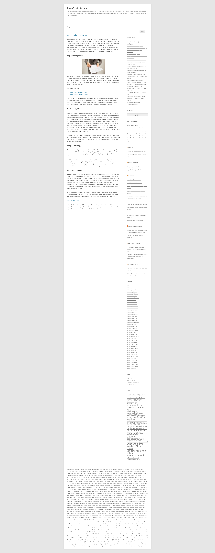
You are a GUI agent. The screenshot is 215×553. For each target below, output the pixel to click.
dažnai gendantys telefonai (77, 509)
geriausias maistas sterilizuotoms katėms (87, 507)
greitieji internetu (76, 544)
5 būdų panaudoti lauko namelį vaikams (137, 204)
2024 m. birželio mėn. (132, 318)
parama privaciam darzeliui (137, 527)
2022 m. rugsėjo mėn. (132, 332)
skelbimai (144, 442)
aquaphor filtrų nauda (100, 491)
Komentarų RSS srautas (133, 382)
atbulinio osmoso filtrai (103, 473)
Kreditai (110, 542)
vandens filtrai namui (134, 447)
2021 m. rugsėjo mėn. (132, 346)
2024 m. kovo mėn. (131, 324)
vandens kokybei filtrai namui (112, 479)
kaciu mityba (122, 536)
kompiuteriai (141, 417)
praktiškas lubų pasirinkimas (122, 544)
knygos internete (132, 417)
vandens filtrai (135, 443)
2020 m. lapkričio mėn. (132, 366)
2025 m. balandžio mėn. (133, 298)
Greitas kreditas (80, 542)
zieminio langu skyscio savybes (79, 527)
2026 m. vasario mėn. (132, 286)
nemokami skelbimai (142, 423)
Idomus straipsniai (75, 469)
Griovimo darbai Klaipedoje (78, 538)
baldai (141, 399)
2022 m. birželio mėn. (132, 334)
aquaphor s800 (92, 493)
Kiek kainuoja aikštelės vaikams (93, 517)
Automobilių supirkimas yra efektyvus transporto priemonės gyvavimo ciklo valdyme (136, 249)
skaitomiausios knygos (134, 442)
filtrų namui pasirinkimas (135, 475)
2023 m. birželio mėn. (132, 326)
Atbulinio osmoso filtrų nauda (134, 183)
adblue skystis (127, 527)
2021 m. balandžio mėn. (133, 356)
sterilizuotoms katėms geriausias (130, 507)
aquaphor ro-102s (111, 493)
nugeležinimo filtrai (137, 428)
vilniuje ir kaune (84, 546)
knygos (142, 416)
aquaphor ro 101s (136, 497)
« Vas (128, 141)
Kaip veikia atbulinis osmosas (134, 180)
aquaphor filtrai (143, 487)
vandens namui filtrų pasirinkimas (128, 479)
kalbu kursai (109, 207)
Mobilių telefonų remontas (133, 102)
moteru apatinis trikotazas (132, 423)
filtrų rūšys (130, 469)
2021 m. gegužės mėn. (132, 354)
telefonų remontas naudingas (118, 505)
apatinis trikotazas (139, 394)
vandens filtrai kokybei (101, 477)
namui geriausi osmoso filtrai (81, 483)
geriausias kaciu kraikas (132, 505)
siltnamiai (141, 531)
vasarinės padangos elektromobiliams (82, 511)
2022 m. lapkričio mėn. (132, 330)
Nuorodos (109, 540)
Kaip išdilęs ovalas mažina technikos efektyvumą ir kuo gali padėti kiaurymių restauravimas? (137, 256)
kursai (113, 207)
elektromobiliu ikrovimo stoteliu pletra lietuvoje (109, 509)
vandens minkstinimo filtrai (136, 456)
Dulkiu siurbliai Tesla (132, 517)
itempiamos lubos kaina (86, 531)
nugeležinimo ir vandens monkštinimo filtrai (125, 485)
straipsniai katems (80, 534)
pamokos (76, 209)
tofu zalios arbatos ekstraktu (129, 534)
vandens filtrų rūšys (122, 481)
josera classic (125, 513)
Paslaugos (79, 205)
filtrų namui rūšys (113, 481)
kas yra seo (96, 501)
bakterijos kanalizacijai (133, 399)
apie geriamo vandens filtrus (122, 473)
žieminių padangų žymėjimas (120, 469)
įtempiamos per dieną (126, 546)
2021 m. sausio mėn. (132, 362)
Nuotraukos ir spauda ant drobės (135, 220)
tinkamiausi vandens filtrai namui (115, 477)
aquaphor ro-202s (134, 495)
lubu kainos (118, 531)
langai (145, 421)
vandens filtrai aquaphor (90, 489)
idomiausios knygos (133, 416)
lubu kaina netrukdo (140, 529)
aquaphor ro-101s (101, 493)
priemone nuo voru (133, 499)
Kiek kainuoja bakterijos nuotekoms (89, 521)
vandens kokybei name (72, 481)
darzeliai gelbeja (71, 529)
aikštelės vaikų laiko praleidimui (103, 505)
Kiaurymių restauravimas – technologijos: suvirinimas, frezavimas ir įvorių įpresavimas (137, 50)
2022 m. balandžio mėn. (133, 336)
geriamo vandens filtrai (135, 408)
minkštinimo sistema (118, 471)
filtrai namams (91, 477)
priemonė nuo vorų (78, 501)
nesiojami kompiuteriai (133, 424)
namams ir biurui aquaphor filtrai (75, 495)
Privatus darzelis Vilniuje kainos (92, 519)
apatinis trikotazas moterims (135, 396)
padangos (144, 433)
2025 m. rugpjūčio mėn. (132, 294)
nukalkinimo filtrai (136, 430)
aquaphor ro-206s (82, 497)
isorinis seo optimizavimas (92, 515)
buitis (105, 523)
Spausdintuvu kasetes (72, 540)
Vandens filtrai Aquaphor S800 (134, 86)
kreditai (131, 419)
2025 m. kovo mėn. (131, 300)
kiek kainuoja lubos (110, 531)
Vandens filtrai (135, 536)
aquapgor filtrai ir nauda (120, 491)
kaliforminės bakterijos (78, 519)
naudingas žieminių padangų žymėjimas (101, 511)
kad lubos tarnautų (110, 544)
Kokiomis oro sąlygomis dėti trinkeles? (136, 151)
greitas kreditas (132, 412)
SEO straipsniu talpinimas (135, 226)
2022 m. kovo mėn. (131, 338)
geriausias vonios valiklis (90, 509)
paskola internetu (132, 435)
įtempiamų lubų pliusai (99, 544)
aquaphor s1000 (128, 493)
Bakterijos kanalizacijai (134, 264)
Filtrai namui (131, 175)
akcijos (132, 394)
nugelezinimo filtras (137, 426)
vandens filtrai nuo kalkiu (136, 451)
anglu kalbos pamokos (72, 207)
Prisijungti (129, 378)
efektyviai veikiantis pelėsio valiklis (93, 513)
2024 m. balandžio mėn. (133, 322)
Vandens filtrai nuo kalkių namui (135, 46)
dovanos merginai (132, 402)
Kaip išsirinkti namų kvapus (133, 54)
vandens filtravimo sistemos (121, 475)
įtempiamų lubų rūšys (137, 546)
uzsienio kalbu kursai (84, 209)
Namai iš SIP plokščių (103, 521)
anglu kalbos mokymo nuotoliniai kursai (107, 205)
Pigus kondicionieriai (132, 538)
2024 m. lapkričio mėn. (132, 308)
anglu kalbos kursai (91, 205)
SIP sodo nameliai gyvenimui (115, 521)
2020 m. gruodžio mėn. (132, 364)
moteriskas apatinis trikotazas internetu (135, 422)
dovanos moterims (133, 403)
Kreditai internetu (127, 540)
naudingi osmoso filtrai (94, 475)
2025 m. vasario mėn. (132, 302)
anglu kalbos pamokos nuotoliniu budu (89, 207)
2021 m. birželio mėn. (132, 352)
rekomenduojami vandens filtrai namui (88, 481)
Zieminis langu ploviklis (103, 534)
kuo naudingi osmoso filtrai (107, 475)
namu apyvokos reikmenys (96, 523)
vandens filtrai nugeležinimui (80, 485)
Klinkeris (130, 147)
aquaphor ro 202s (75, 499)
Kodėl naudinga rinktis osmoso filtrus (136, 74)
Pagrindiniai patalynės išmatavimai (135, 170)
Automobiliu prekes (94, 540)
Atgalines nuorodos (102, 538)
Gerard (119, 538)
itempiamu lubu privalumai (128, 529)
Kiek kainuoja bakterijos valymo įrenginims (133, 521)
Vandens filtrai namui (132, 104)
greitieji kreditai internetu (134, 414)
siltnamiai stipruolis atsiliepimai (102, 525)
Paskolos (105, 542)
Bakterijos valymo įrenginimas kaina (124, 519)
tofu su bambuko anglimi (116, 534)
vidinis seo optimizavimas (105, 515)
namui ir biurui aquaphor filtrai (140, 493)
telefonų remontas (88, 501)
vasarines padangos (133, 459)
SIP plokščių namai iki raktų (131, 515)
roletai (140, 440)
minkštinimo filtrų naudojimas (105, 471)
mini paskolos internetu (112, 536)
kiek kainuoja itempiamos (99, 531)
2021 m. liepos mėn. (132, 350)
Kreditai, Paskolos (117, 542)
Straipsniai (134, 540)
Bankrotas (128, 536)
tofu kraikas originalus (142, 534)
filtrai (139, 405)
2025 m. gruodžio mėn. (132, 288)
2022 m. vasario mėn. (132, 340)
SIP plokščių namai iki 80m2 (78, 517)
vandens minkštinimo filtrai (133, 483)
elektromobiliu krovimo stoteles (90, 536)
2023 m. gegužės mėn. (132, 328)
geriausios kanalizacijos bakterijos (115, 527)
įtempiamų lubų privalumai (73, 546)
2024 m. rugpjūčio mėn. (132, 314)
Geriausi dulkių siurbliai (121, 517)
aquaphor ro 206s (84, 499)
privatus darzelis (104, 529)
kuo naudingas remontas (118, 511)
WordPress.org (130, 384)
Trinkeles (124, 538)
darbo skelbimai (130, 400)
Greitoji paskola (88, 542)
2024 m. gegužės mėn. (132, 320)
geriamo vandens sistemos (84, 487)
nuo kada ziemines (89, 525)
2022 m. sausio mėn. (132, 342)
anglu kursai (102, 207)
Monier (114, 538)
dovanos (137, 400)
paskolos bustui (102, 536)
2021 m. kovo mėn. (131, 358)
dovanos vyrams (131, 405)
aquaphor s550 (106, 497)
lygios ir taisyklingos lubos (95, 546)
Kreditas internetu (142, 540)
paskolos (132, 436)
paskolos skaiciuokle (132, 440)
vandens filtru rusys (83, 493)
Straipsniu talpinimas (73, 201)
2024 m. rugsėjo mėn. (132, 312)
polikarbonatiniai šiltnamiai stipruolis (119, 525)
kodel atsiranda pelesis (134, 525)
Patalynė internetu (133, 162)
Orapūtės (95, 534)
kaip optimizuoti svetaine (118, 515)
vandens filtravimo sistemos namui (132, 477)
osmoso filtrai (134, 432)
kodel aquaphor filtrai (90, 495)
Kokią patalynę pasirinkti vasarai (135, 167)
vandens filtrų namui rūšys (98, 479)
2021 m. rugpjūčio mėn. (132, 348)
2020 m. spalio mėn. (132, 368)
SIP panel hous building (84, 523)
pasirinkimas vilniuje (80, 529)
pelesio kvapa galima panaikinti (120, 499)
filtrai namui (92, 483)
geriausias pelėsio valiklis (92, 503)
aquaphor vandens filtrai (132, 487)
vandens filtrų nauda (81, 473)
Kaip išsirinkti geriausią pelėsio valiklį (136, 96)
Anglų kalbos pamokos (77, 35)
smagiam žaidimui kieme (89, 505)
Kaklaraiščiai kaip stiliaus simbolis (135, 80)
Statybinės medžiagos (83, 540)
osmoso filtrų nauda (79, 471)
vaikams (109, 523)
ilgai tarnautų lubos (135, 542)
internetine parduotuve (86, 469)
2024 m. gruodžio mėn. (132, 306)
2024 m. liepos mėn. (132, 316)
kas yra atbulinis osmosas (136, 473)
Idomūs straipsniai (77, 8)
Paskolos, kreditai (126, 542)
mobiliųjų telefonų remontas (115, 507)
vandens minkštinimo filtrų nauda (96, 485)
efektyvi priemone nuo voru (77, 513)
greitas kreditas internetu (135, 413)
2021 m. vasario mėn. (132, 360)
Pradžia (69, 20)
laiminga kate (89, 534)
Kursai (74, 205)
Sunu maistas (103, 540)
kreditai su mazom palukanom (135, 421)
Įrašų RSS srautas (131, 380)
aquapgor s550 (119, 493)
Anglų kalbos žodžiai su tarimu (79, 92)
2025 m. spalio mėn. (132, 290)
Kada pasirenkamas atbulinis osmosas (136, 60)
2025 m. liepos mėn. (132, 296)
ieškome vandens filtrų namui (84, 479)
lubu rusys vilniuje (126, 531)
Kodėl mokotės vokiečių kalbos (78, 94)
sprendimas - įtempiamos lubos (137, 544)
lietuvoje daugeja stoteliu (126, 509)
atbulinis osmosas (136, 397)
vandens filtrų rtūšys (141, 479)
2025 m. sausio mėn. (132, 304)
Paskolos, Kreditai (97, 542)
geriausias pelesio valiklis (135, 513)
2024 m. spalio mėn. (132, 310)
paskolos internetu (135, 438)
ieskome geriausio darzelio (93, 529)
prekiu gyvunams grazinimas (74, 536)
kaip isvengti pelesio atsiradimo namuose (121, 503)
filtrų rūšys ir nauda (128, 471)
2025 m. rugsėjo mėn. (132, 292)
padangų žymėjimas (97, 469)
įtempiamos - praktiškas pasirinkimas (111, 546)
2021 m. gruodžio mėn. (132, 344)
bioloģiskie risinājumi (100, 527)
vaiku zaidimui (91, 527)
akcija (128, 394)
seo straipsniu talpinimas (120, 487)
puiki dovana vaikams (77, 505)
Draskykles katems (117, 540)
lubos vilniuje (135, 531)
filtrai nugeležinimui (138, 469)
